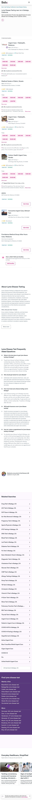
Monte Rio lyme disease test (10, 701)
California (13, 7)
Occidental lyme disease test (10, 703)
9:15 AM (12, 61)
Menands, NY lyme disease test (10, 718)
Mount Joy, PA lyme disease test (11, 720)
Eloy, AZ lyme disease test (9, 730)
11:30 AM (12, 97)
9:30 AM (20, 61)
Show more (28, 111)
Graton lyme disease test (8, 696)
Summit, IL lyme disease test (10, 725)
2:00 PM (28, 97)
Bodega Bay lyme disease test (10, 687)
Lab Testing (7, 7)
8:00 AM (5, 135)
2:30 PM (12, 101)
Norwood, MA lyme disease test (11, 711)
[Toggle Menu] (28, 2)
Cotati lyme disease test (8, 689)
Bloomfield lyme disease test (10, 685)
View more (4, 68)
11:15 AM (5, 97)
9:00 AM (5, 61)
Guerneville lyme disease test (10, 698)
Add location (10, 263)
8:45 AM (12, 135)
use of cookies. (25, 797)
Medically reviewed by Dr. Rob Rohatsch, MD (18, 473)
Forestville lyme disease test (10, 694)
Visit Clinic (26, 204)
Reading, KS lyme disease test (10, 727)
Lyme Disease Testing (21, 7)
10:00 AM (12, 139)
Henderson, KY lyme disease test (11, 716)
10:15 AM (5, 65)
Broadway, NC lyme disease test (11, 723)
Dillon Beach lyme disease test (10, 691)
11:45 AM (20, 97)
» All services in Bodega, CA (10, 668)
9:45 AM (28, 61)
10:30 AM (12, 65)
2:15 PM (5, 101)
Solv (2, 7)
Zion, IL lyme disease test (9, 713)
